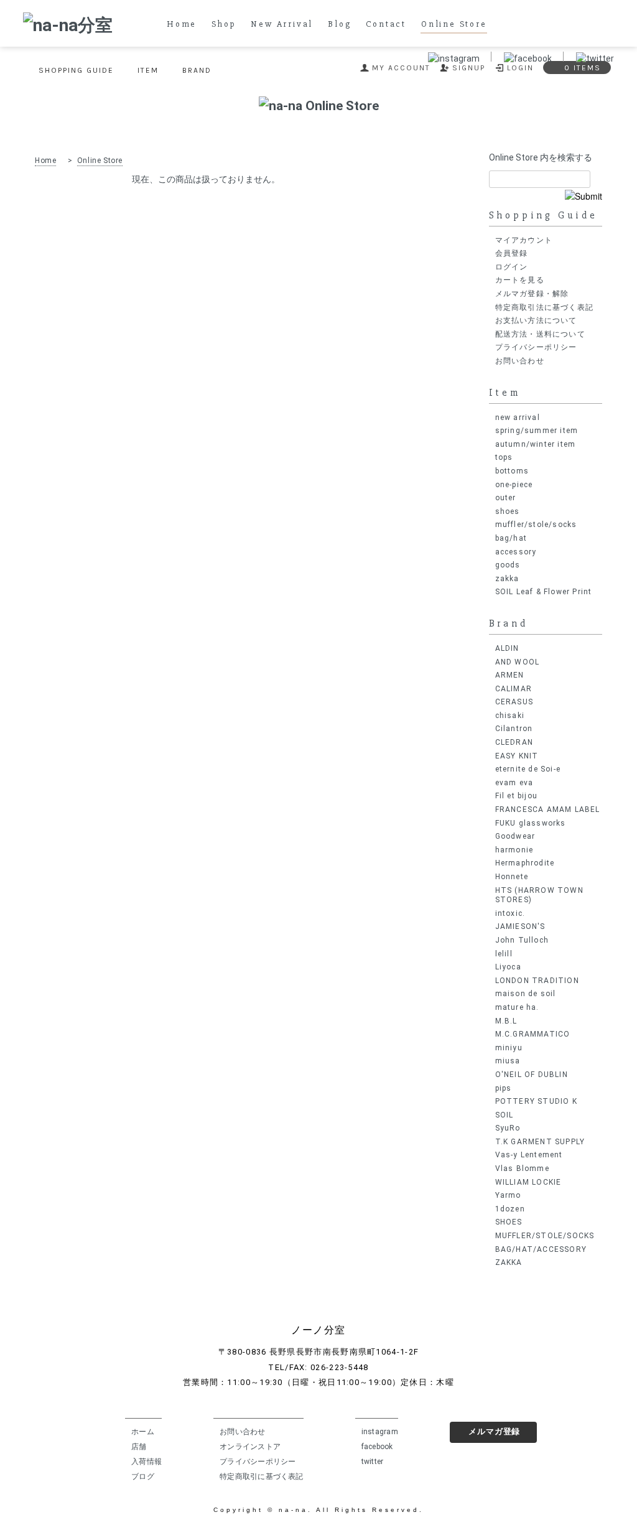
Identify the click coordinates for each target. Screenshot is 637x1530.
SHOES (509, 1222)
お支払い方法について (536, 320)
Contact (386, 24)
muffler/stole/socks (536, 524)
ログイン (511, 267)
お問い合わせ (519, 361)
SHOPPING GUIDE (76, 70)
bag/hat (511, 538)
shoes (507, 511)
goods (508, 565)
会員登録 (511, 253)
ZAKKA (509, 1262)
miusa (508, 1061)
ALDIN (507, 648)
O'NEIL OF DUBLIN (531, 1074)
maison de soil (525, 993)
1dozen (510, 1209)
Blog (339, 24)
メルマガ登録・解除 (532, 293)
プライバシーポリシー (536, 347)
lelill (504, 953)
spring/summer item (537, 430)
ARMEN (509, 675)
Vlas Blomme (522, 1168)
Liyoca (508, 967)
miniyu (509, 1047)
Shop (224, 24)
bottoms (512, 471)
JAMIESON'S (520, 926)
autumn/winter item (535, 444)
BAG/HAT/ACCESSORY (541, 1249)
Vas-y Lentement (529, 1154)
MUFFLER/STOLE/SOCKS (545, 1235)
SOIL (504, 1115)
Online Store (454, 24)
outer (505, 497)
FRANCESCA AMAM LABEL (547, 809)
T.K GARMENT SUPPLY (540, 1141)
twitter (372, 1461)
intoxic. (510, 913)
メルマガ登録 (494, 1431)
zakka (507, 578)
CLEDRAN (514, 742)
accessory (516, 552)
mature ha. (517, 1007)
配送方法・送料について (540, 334)
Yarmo (508, 1195)
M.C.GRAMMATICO (532, 1034)
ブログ (142, 1476)
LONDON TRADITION (537, 980)
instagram (379, 1431)
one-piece (514, 484)
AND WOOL (517, 662)
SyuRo (508, 1128)
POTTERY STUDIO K (536, 1101)
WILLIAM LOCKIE (528, 1182)
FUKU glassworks (530, 823)
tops (504, 457)
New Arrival (282, 24)
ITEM (148, 70)
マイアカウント (523, 240)
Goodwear (515, 836)
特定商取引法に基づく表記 (544, 307)
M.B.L (506, 1021)
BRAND (197, 70)
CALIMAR (513, 688)
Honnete (511, 876)
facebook (377, 1446)
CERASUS (514, 701)
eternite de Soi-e (527, 769)
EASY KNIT (517, 756)
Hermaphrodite (525, 863)
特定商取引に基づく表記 (262, 1476)
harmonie (514, 850)
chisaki (509, 715)
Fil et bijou (516, 795)
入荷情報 (146, 1461)
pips (503, 1088)
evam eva (514, 782)
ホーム (142, 1431)
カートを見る (519, 280)
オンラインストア (250, 1446)
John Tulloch (522, 940)
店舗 (138, 1446)
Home (182, 24)
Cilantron (514, 728)
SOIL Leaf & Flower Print (543, 591)
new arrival (517, 417)
